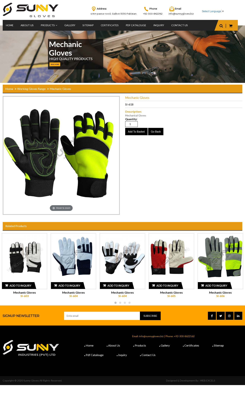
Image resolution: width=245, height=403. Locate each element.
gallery (165, 345)
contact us (179, 25)
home (9, 88)
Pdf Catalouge (94, 355)
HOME (9, 25)
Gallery (69, 25)
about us (114, 345)
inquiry (158, 25)
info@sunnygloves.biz (181, 13)
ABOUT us (27, 25)
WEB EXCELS (207, 380)
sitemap (88, 25)
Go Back (156, 131)
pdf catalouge (136, 25)
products (48, 25)
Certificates (110, 25)
